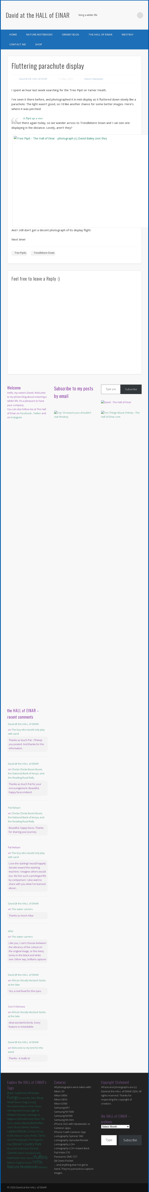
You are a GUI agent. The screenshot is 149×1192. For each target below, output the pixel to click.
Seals (31, 1119)
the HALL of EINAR (100, 34)
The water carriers (22, 909)
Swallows (34, 1127)
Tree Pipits (20, 252)
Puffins (40, 1157)
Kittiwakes (21, 1114)
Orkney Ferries (35, 1131)
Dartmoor (13, 1158)
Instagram (16, 417)
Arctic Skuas (34, 1106)
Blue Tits (39, 1119)
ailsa (10, 931)
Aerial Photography (17, 1139)
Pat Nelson (14, 807)
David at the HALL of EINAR (38, 15)
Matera (11, 1162)
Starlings (32, 1114)
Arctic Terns (38, 1135)
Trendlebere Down (44, 252)
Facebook (124, 15)
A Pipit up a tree (33, 118)
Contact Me (17, 44)
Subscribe (131, 389)
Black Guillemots (17, 1093)
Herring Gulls (14, 1110)
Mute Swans (26, 1158)
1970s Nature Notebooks (24, 1164)
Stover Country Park (27, 1144)
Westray (127, 34)
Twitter (132, 15)
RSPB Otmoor (15, 1135)
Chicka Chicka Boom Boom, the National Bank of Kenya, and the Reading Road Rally (26, 773)
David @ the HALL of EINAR (33, 79)
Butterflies (37, 1123)
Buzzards (12, 1148)
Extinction (23, 1148)
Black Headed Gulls (29, 1153)
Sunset (34, 1148)
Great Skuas (13, 1127)
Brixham (34, 1093)
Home (13, 34)
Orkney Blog (70, 34)
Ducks (28, 1162)
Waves (17, 1102)
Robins (43, 1167)
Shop (38, 44)
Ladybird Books (17, 1131)
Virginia (20, 1162)
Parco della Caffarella (18, 1123)
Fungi (12, 1097)
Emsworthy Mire (27, 1098)
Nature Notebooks (39, 34)
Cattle (26, 1135)
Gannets (12, 1153)
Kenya (25, 1110)
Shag (24, 1102)
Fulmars (24, 1127)
